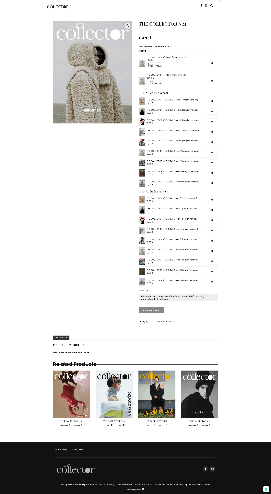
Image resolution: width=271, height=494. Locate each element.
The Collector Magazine (163, 321)
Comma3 (139, 490)
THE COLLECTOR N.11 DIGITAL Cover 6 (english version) (173, 151)
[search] (211, 5)
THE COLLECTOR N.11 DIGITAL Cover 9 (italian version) (172, 280)
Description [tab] (61, 337)
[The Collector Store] (76, 468)
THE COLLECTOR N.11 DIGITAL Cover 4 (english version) (173, 130)
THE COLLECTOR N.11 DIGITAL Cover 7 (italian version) (172, 259)
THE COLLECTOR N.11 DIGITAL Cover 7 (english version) (173, 161)
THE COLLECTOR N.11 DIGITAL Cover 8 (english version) (173, 171)
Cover (150, 64)
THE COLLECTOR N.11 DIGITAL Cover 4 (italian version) (172, 229)
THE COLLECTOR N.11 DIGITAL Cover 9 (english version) (173, 181)
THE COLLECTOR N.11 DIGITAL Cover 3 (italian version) (172, 218)
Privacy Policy (61, 449)
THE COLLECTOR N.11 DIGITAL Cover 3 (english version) (173, 120)
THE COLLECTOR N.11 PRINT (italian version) (167, 75)
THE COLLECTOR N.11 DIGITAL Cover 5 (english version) (173, 140)
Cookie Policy (77, 449)
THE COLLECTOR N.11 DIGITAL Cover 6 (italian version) (172, 249)
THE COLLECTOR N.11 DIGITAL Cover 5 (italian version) (172, 239)
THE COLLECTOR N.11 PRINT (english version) (167, 57)
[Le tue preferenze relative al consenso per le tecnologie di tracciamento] (266, 489)
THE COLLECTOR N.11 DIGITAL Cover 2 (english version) (173, 110)
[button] (127, 25)
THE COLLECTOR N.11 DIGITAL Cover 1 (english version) (172, 99)
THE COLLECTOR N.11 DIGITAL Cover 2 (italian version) (172, 208)
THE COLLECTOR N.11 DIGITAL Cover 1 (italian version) (172, 198)
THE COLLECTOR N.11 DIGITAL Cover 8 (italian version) (172, 270)
